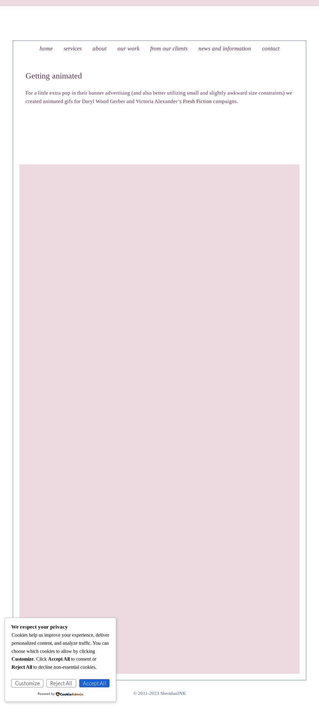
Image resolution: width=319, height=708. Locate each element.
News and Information (224, 48)
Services (73, 48)
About (100, 48)
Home (46, 48)
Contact (270, 48)
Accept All (94, 683)
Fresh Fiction (197, 101)
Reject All (61, 683)
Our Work (128, 48)
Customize (27, 683)
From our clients (169, 48)
